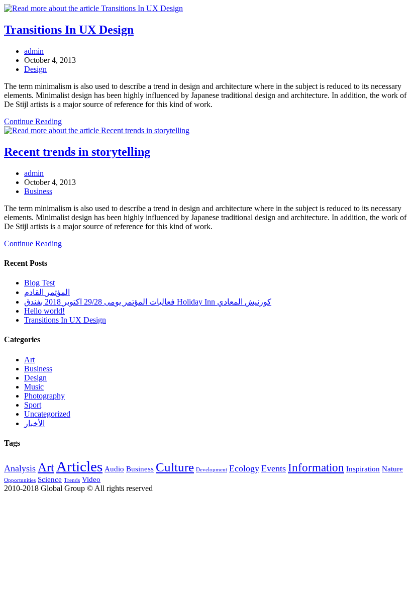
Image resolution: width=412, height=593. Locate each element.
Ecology (244, 468)
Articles (79, 466)
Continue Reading (36, 121)
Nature (392, 468)
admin (34, 51)
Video (91, 479)
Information (316, 467)
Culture (175, 467)
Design (35, 69)
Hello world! (44, 311)
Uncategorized (47, 414)
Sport (32, 405)
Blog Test (39, 282)
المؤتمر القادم (47, 292)
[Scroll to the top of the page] (7, 497)
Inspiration (363, 468)
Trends (72, 480)
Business (38, 191)
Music (34, 386)
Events (273, 468)
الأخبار (34, 423)
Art (29, 359)
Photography (44, 395)
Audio (114, 468)
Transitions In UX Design (69, 29)
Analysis (20, 468)
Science (50, 479)
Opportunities (20, 480)
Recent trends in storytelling (77, 151)
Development (211, 469)
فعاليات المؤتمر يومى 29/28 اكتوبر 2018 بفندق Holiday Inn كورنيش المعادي (147, 302)
